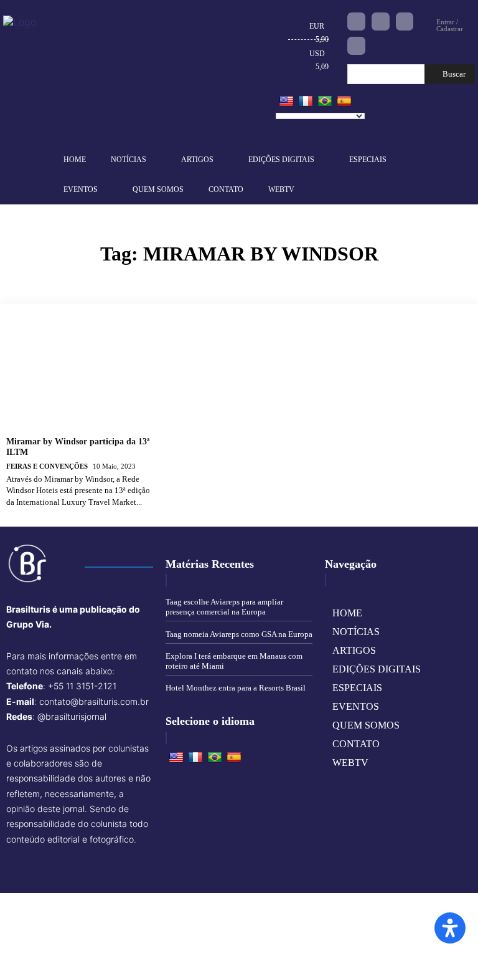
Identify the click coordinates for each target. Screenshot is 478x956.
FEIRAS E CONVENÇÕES (47, 466)
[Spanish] (344, 101)
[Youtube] (356, 46)
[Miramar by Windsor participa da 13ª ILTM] (81, 375)
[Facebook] (356, 21)
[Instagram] (381, 21)
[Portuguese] (324, 101)
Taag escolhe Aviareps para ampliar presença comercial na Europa (224, 606)
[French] (305, 101)
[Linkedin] (405, 21)
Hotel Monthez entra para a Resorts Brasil (236, 687)
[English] (286, 101)
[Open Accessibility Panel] (450, 928)
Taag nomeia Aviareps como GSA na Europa (239, 634)
